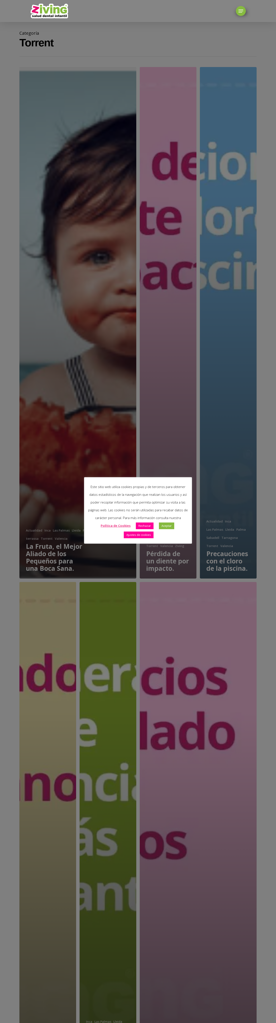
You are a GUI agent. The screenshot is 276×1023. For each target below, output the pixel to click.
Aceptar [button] (167, 526)
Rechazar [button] (144, 526)
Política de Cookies (116, 525)
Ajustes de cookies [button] (138, 535)
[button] (241, 11)
